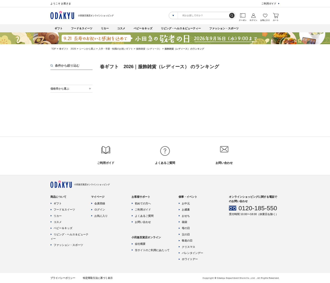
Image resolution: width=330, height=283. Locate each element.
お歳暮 (186, 209)
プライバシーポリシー (62, 277)
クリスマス (188, 246)
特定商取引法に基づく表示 (98, 277)
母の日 (186, 228)
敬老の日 (187, 240)
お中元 (186, 203)
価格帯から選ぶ (59, 88)
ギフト (59, 28)
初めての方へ (143, 203)
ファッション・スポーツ (224, 28)
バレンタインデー (192, 252)
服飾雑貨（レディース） (148, 48)
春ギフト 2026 (67, 48)
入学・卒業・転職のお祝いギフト (116, 48)
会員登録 (99, 203)
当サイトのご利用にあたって (152, 250)
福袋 (184, 221)
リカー (105, 28)
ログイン (99, 209)
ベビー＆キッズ (143, 28)
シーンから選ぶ (87, 48)
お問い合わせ (143, 221)
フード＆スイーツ (81, 28)
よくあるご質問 (144, 215)
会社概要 (140, 243)
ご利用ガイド (268, 3)
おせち (186, 215)
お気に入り (101, 215)
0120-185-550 (258, 208)
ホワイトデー (190, 259)
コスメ (121, 28)
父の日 (186, 234)
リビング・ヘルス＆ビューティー (181, 28)
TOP (53, 48)
